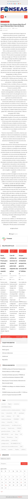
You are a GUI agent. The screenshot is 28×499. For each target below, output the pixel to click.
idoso (14, 431)
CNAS (18, 416)
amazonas (16, 404)
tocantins (10, 449)
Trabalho (17, 449)
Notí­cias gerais (5, 21)
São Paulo (3, 449)
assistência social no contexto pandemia (10, 410)
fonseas (15, 28)
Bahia (23, 410)
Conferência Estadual (6, 419)
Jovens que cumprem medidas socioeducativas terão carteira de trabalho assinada (21, 337)
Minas (16, 434)
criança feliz (9, 422)
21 (21, 482)
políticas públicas (5, 440)
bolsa (2, 413)
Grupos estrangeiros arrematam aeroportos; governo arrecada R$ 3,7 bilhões (23, 263)
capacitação (21, 413)
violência (23, 449)
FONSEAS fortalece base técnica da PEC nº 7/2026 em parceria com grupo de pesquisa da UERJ (14, 393)
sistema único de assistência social (9, 446)
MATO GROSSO (5, 434)
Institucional (5, 356)
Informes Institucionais (7, 353)
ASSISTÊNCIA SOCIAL (6, 407)
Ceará (2, 416)
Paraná (3, 437)
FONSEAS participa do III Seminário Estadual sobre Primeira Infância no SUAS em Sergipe (13, 370)
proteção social (4, 443)
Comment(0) (4, 30)
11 (9, 479)
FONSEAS (19, 428)
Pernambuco (10, 437)
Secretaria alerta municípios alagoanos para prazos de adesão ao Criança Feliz (7, 337)
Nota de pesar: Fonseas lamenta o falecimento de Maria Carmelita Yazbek (13, 382)
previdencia (14, 440)
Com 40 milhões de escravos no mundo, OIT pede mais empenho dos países (14, 263)
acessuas (3, 404)
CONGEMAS (16, 419)
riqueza (16, 234)
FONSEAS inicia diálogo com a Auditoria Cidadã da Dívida (13, 388)
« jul (1, 491)
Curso (16, 422)
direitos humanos (5, 425)
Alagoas (10, 404)
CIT (13, 416)
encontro (3, 428)
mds (12, 434)
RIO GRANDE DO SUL (15, 443)
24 (5, 485)
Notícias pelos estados (7, 346)
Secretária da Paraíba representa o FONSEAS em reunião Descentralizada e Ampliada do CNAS (13, 376)
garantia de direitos (5, 431)
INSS (19, 431)
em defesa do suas (16, 425)
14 (21, 479)
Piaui (16, 437)
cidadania (8, 416)
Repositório (5, 359)
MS (21, 434)
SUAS (21, 446)
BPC (15, 413)
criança (3, 422)
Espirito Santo (11, 428)
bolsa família (9, 413)
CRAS (22, 419)
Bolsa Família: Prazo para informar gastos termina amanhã (4, 263)
